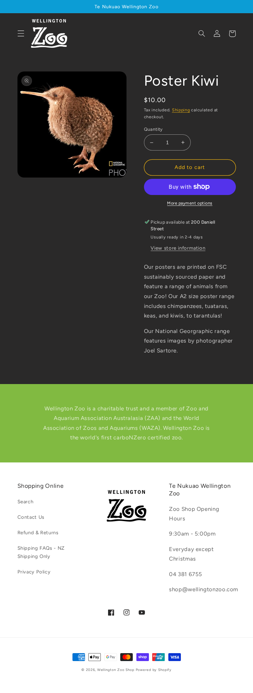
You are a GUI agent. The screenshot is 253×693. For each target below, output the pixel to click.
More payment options (189, 203)
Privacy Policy (34, 572)
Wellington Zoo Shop (115, 670)
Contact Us (30, 517)
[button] (20, 33)
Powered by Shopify (154, 670)
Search (25, 502)
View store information (178, 248)
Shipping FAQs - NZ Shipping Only (41, 552)
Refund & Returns (38, 533)
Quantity (153, 129)
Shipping (181, 109)
